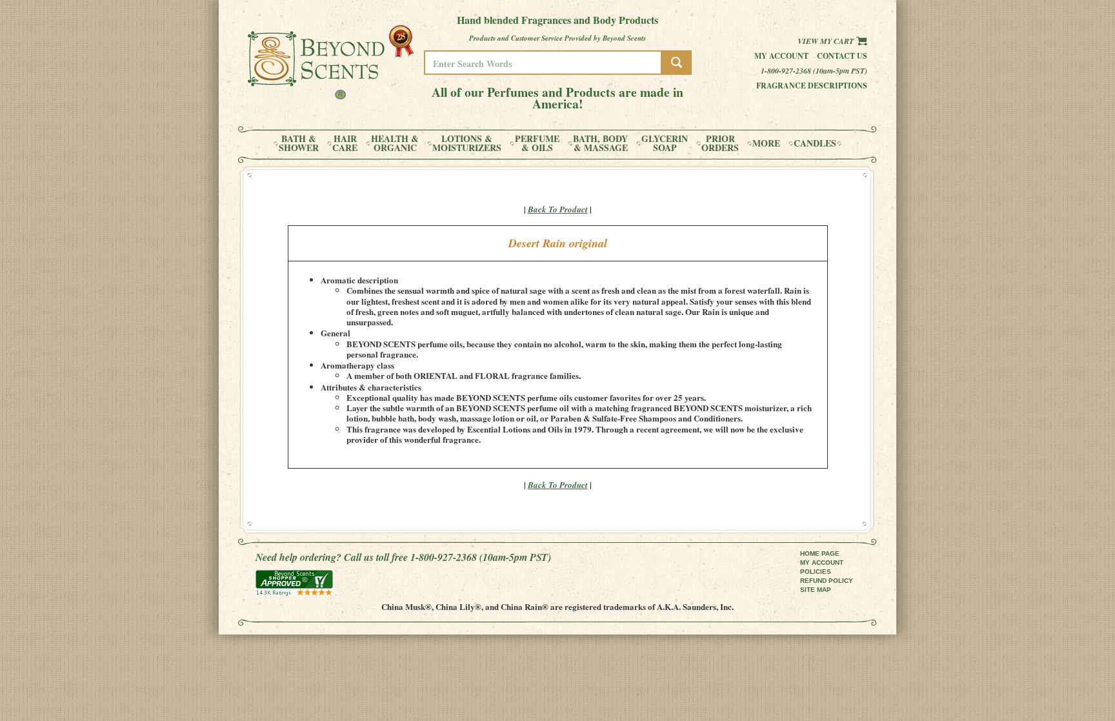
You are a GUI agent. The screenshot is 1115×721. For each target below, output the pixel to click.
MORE (766, 143)
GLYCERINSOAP (664, 143)
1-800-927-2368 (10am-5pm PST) (814, 70)
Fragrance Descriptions (811, 85)
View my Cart (827, 41)
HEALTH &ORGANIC (395, 143)
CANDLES (815, 143)
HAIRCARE (344, 143)
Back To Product (558, 209)
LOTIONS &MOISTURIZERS (466, 143)
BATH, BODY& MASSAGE (600, 143)
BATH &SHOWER (299, 143)
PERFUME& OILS (537, 143)
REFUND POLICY (826, 580)
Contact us (842, 55)
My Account (781, 55)
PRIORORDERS (720, 143)
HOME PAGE (819, 553)
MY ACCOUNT (821, 562)
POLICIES (815, 571)
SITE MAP (815, 589)
